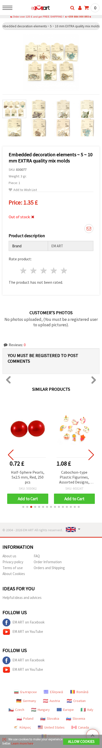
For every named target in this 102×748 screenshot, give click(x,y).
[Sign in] (80, 8)
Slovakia (53, 718)
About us (9, 556)
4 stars (54, 270)
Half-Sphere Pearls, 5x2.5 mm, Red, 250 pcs (27, 477)
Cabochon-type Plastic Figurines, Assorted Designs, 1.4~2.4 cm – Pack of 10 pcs (74, 477)
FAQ (37, 556)
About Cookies (13, 573)
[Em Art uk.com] (32, 8)
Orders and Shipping (49, 567)
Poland (28, 718)
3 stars (44, 270)
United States (54, 727)
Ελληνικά (56, 692)
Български (28, 692)
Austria (55, 701)
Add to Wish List (25, 190)
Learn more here (22, 743)
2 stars (34, 270)
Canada (83, 727)
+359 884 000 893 (78, 16)
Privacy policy (12, 562)
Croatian (79, 701)
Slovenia (79, 718)
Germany (29, 701)
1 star (24, 270)
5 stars (64, 270)
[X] (4, 739)
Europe (68, 709)
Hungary (44, 709)
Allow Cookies (81, 741)
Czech (19, 709)
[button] (23, 507)
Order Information (48, 562)
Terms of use (12, 567)
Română (82, 692)
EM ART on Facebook (28, 622)
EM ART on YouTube (27, 631)
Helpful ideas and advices (22, 597)
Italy (90, 709)
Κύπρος (25, 727)
